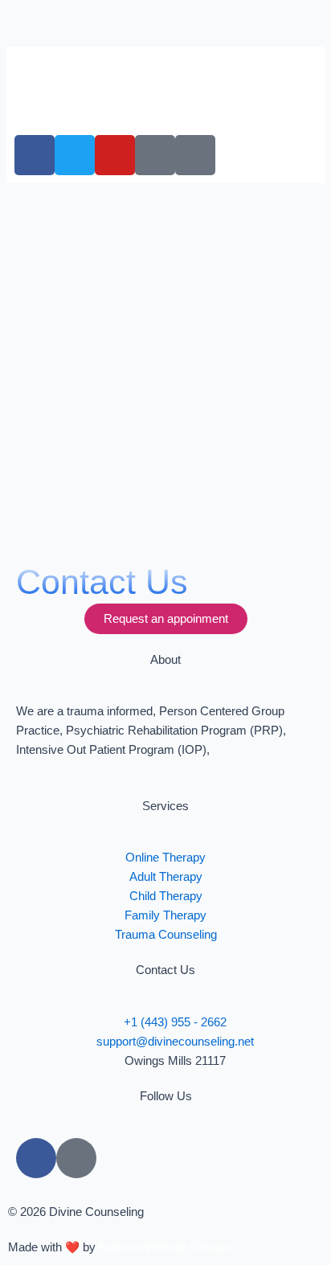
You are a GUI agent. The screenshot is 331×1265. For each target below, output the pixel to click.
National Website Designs (166, 1247)
